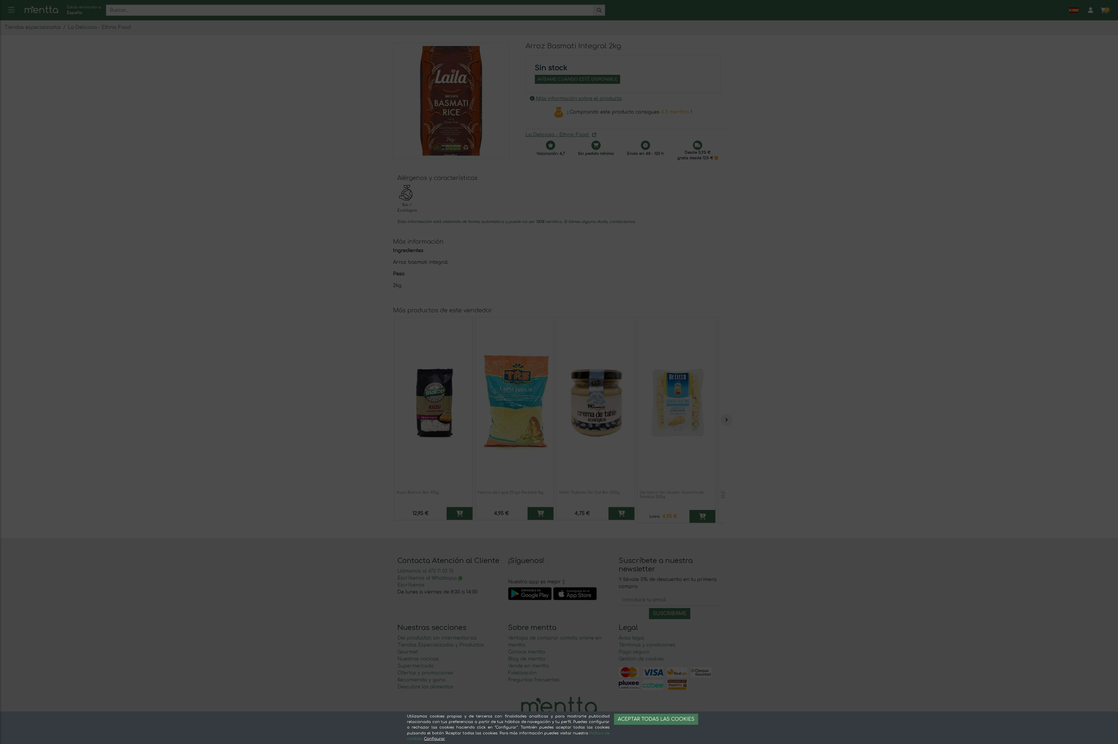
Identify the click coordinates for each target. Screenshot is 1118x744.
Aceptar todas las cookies (656, 719)
